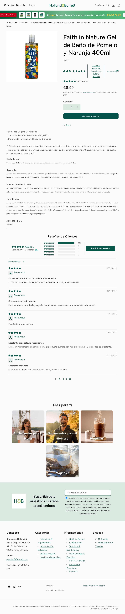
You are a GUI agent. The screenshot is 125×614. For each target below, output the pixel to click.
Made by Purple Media (94, 585)
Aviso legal (115, 609)
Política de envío (113, 606)
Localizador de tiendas (55, 590)
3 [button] (63, 379)
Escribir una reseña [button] (100, 248)
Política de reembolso (60, 606)
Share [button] (68, 125)
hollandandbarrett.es (26, 606)
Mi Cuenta (103, 539)
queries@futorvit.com (17, 559)
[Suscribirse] (108, 493)
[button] (108, 5)
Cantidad (68, 101)
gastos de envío (89, 92)
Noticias (73, 571)
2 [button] (59, 379)
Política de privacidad (78, 606)
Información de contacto (99, 609)
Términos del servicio (96, 606)
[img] (14, 268)
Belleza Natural (48, 553)
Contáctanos (75, 542)
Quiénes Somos (77, 539)
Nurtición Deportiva (50, 557)
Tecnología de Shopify (42, 606)
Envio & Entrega (77, 560)
